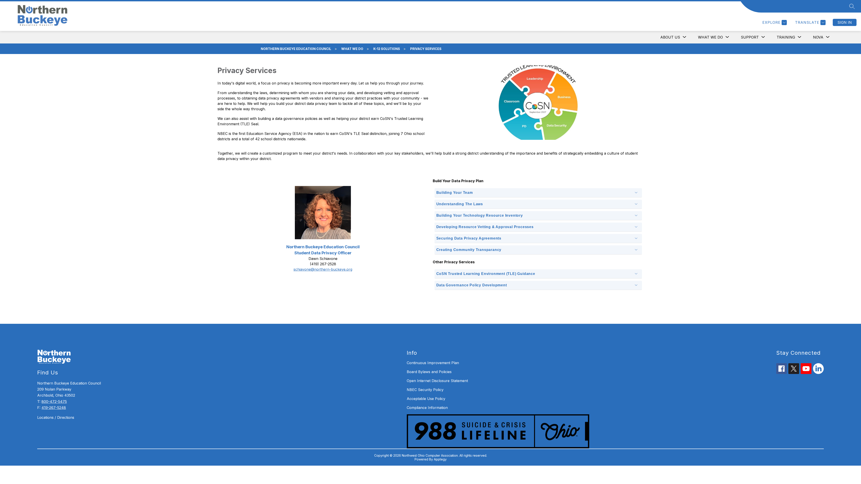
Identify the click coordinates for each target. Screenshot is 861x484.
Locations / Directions (55, 417)
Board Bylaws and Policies (429, 371)
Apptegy (440, 459)
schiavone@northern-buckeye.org (323, 269)
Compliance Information (427, 407)
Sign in (844, 22)
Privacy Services (425, 49)
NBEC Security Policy (425, 389)
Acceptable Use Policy (426, 398)
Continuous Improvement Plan (433, 363)
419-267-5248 (53, 407)
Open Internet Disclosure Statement (437, 380)
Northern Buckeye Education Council (296, 49)
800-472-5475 (54, 401)
